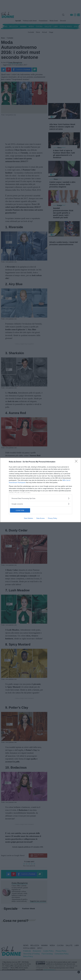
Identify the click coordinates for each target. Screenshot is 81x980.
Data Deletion (28, 518)
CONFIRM (20, 510)
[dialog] (40, 490)
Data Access (40, 518)
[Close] (77, 462)
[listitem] (40, 498)
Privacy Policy (52, 518)
